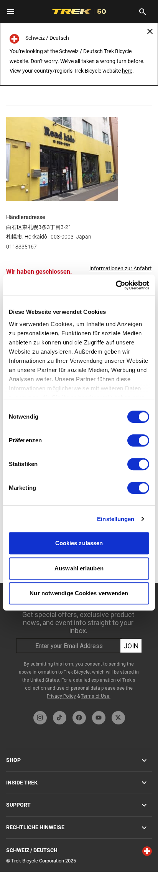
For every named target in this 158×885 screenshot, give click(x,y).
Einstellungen (115, 519)
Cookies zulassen (79, 543)
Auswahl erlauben (79, 568)
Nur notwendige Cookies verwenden (79, 593)
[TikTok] (59, 717)
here (127, 71)
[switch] (138, 440)
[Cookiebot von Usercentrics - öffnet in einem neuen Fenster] (115, 285)
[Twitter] (118, 717)
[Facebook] (79, 717)
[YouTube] (98, 717)
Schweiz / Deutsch (32, 850)
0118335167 (21, 247)
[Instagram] (40, 717)
